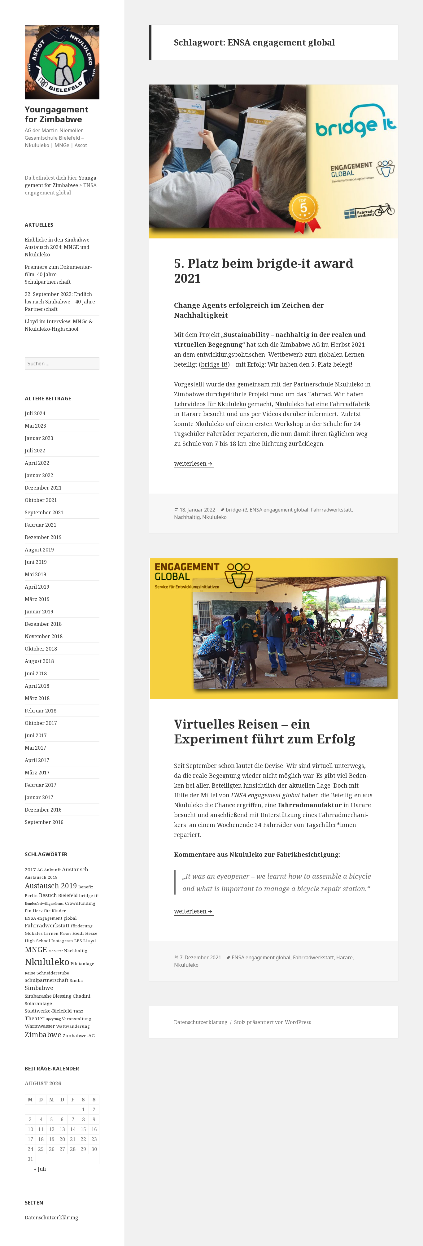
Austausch (75, 869)
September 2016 (44, 822)
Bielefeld (68, 895)
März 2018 (37, 698)
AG (40, 870)
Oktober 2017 (41, 723)
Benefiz (85, 887)
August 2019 (39, 549)
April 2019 (37, 586)
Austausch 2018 (41, 877)
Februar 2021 (40, 524)
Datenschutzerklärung (51, 1217)
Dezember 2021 (43, 487)
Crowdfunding (80, 903)
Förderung (82, 926)
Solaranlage (38, 1003)
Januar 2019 (39, 611)
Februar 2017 (40, 785)
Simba (76, 980)
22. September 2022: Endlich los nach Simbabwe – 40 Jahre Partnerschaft (60, 301)
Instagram (62, 940)
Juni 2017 (36, 735)
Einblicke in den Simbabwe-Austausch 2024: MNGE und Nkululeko (58, 247)
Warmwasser (40, 1026)
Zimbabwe (43, 1034)
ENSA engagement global (51, 918)
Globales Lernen (42, 933)
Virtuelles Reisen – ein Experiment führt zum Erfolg (264, 731)
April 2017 (37, 760)
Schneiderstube (53, 973)
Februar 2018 (40, 710)
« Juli (40, 1168)
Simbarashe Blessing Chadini (57, 996)
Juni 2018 (36, 673)
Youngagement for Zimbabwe (57, 114)
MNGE (36, 949)
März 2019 (37, 599)
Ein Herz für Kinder (45, 910)
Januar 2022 (39, 475)
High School (37, 940)
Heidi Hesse (84, 933)
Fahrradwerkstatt (47, 925)
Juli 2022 (35, 450)
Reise (30, 973)
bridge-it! (88, 895)
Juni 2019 (36, 562)
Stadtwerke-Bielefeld (48, 1011)
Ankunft (52, 870)
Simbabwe (39, 987)
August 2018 (39, 661)
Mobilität (55, 951)
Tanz (78, 1011)
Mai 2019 (35, 574)
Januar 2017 (39, 797)
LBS (78, 940)
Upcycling (53, 1019)
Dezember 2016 (43, 809)
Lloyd (89, 940)
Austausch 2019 (51, 886)
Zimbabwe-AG (79, 1035)
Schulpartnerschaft (46, 980)
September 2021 (44, 512)
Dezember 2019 (43, 537)
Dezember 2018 (43, 624)
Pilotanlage (82, 963)
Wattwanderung (73, 1026)
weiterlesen (194, 464)
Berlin (31, 895)
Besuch (48, 895)
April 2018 (37, 685)
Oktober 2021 (41, 500)
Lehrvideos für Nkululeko (210, 404)
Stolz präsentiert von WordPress (272, 1022)
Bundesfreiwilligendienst (44, 903)
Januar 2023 (39, 438)
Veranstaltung (76, 1019)
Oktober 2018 (41, 648)
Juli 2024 (35, 413)
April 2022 (37, 463)
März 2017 (37, 772)
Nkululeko (47, 962)
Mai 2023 (35, 425)
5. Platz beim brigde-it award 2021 (264, 270)
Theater (35, 1018)
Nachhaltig (75, 950)
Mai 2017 (35, 747)
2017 (30, 869)
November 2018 (44, 636)
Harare (65, 933)
